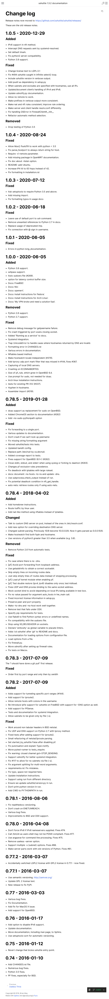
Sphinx (16, 996)
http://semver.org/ (43, 877)
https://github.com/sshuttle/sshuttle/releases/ (58, 20)
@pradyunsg (27, 996)
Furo (35, 996)
